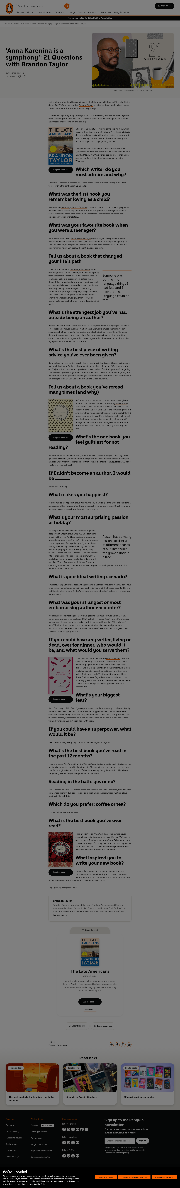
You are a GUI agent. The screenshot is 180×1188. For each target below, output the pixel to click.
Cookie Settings (106, 1177)
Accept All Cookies (164, 1177)
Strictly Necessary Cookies (134, 1177)
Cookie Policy (39, 1184)
